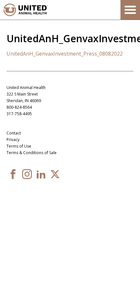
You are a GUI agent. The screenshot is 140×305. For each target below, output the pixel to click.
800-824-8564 (19, 107)
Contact (14, 133)
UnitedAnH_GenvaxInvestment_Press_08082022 (65, 53)
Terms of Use (19, 146)
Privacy (13, 139)
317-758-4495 (19, 114)
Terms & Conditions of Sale (32, 152)
